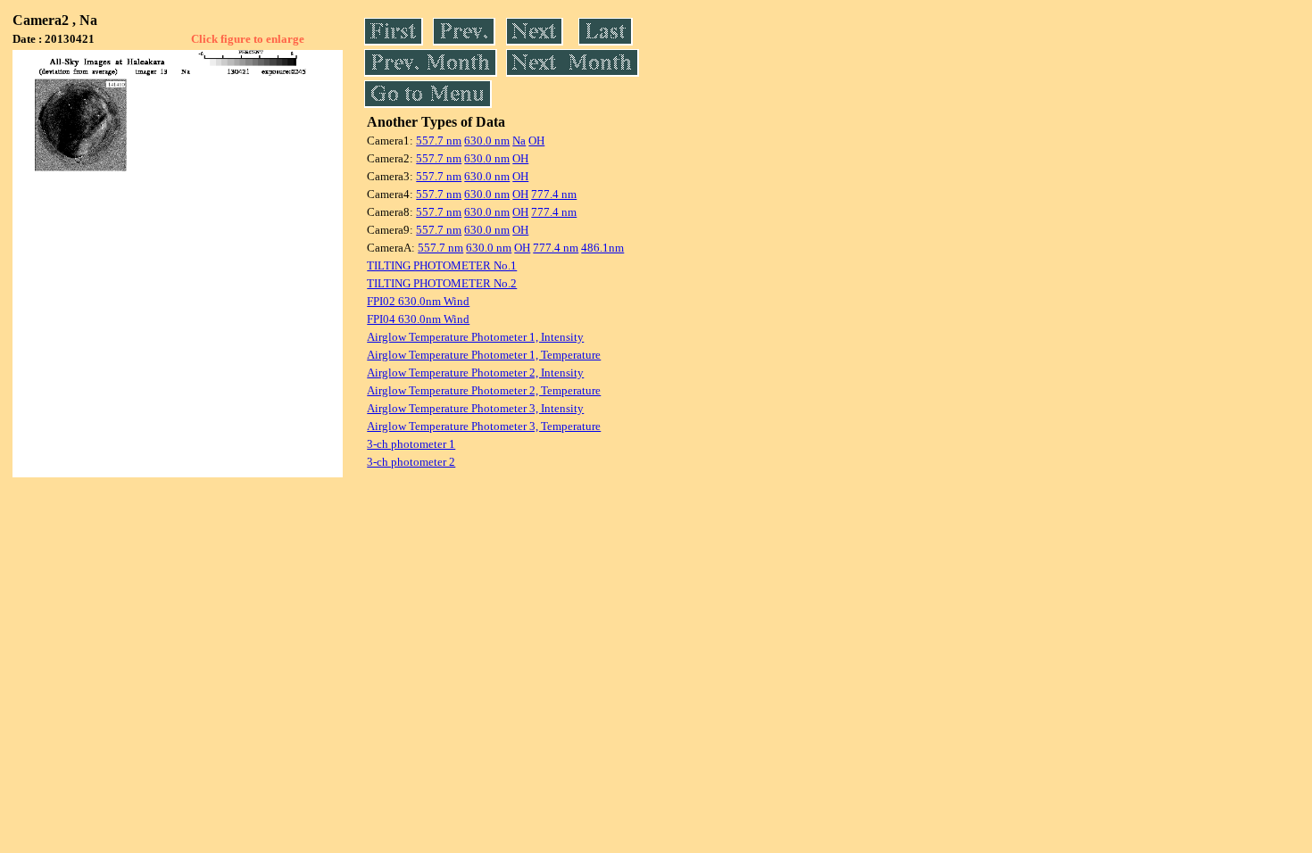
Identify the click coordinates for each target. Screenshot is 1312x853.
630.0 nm (487, 140)
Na (519, 140)
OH (536, 140)
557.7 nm (438, 140)
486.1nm (602, 247)
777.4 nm (554, 194)
